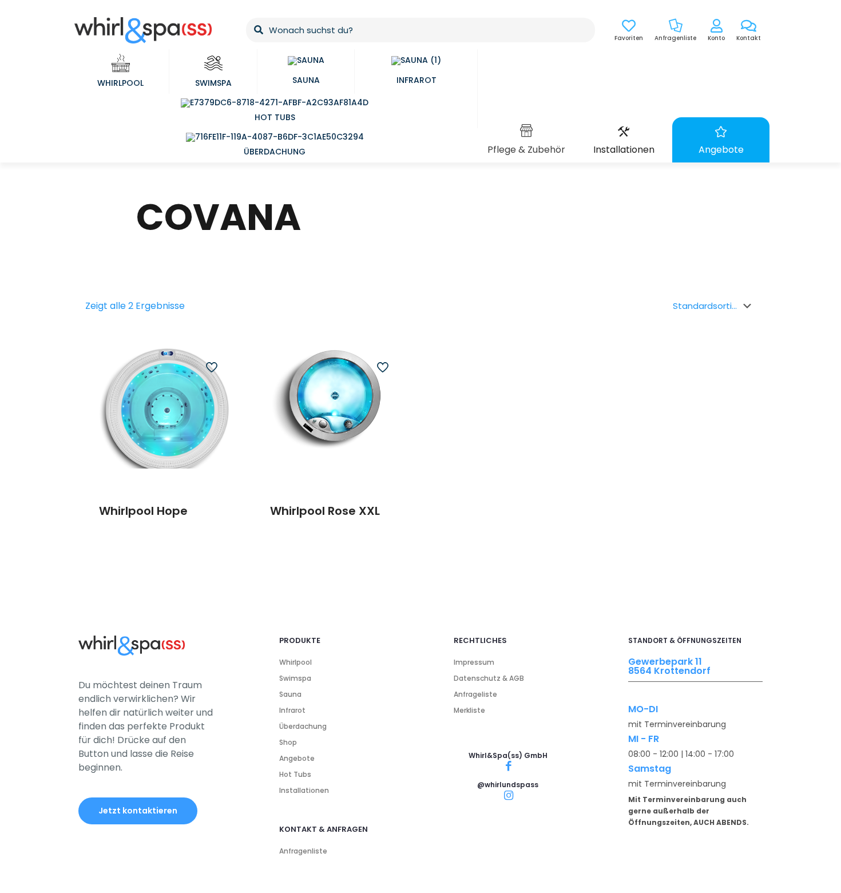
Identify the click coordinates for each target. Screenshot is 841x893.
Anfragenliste (303, 851)
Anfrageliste (475, 694)
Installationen (304, 790)
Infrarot (292, 710)
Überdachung (303, 726)
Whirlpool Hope (143, 511)
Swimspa (295, 678)
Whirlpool (295, 662)
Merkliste (469, 710)
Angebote (297, 758)
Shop (288, 742)
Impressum (474, 662)
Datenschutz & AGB (489, 678)
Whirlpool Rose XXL (325, 511)
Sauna (290, 694)
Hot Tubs (295, 774)
